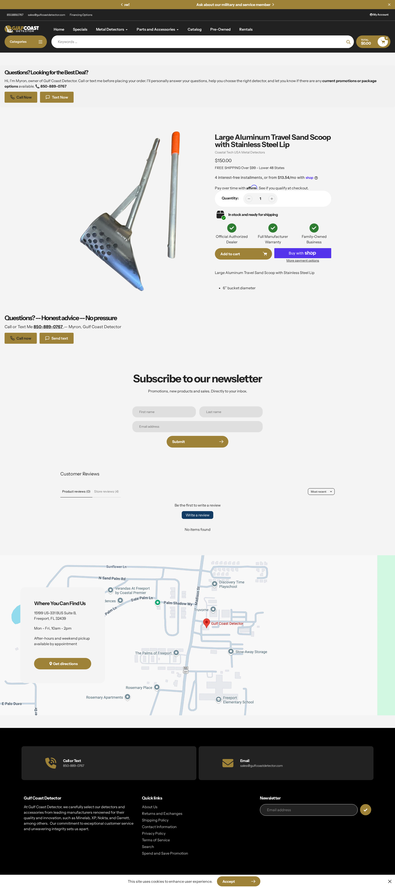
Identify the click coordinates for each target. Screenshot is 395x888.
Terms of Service (156, 840)
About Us (149, 807)
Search (148, 846)
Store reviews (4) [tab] (106, 491)
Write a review (197, 515)
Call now (23, 338)
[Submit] (365, 809)
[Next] (273, 4)
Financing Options (81, 14)
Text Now (60, 97)
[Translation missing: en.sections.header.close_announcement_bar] (389, 4)
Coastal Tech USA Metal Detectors (240, 152)
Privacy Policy (153, 833)
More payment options (302, 260)
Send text (59, 338)
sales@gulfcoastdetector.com (46, 14)
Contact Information (159, 826)
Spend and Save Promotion (165, 853)
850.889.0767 (15, 14)
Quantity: (230, 198)
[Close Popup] (390, 881)
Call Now (24, 97)
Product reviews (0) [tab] (76, 491)
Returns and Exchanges (162, 813)
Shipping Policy (155, 820)
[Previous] (122, 4)
